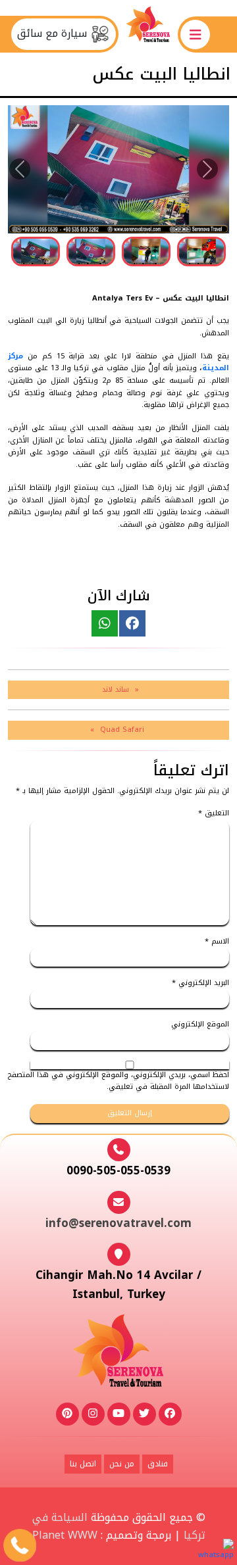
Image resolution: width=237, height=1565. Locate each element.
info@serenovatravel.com (118, 1223)
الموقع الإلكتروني (200, 1025)
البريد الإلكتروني (200, 983)
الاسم (217, 942)
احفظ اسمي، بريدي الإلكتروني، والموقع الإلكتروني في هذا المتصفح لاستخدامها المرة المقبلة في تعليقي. (118, 1081)
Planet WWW (64, 1535)
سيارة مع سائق (53, 33)
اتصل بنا (83, 1463)
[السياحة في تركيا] (148, 34)
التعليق (213, 813)
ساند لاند (115, 689)
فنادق (157, 1463)
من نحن (121, 1463)
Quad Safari (122, 729)
